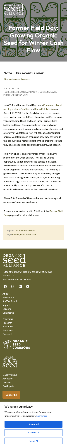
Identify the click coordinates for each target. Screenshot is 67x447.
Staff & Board (9, 301)
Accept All (34, 424)
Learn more (41, 415)
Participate (8, 386)
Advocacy (7, 330)
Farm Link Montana (45, 109)
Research (7, 322)
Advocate (7, 378)
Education (7, 326)
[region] (33, 424)
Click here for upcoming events (16, 79)
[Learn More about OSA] (16, 349)
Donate (6, 382)
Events (15, 234)
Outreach (7, 334)
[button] (62, 9)
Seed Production (28, 234)
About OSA (8, 297)
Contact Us (8, 312)
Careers (6, 308)
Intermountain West (26, 230)
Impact (6, 305)
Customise (33, 432)
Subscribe (11, 394)
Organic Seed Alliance (13, 9)
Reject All (33, 441)
